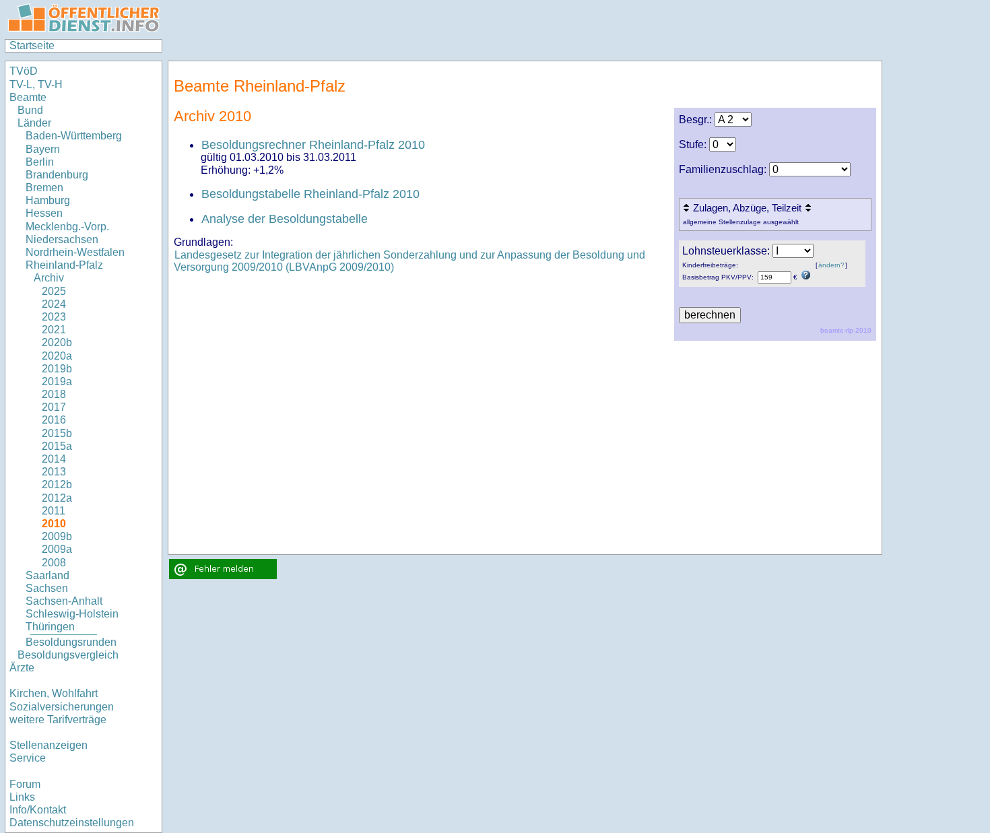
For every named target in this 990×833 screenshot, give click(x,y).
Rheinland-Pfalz (64, 265)
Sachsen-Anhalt (64, 601)
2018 (54, 394)
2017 (54, 407)
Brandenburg (57, 174)
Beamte (27, 97)
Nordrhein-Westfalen (75, 252)
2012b (57, 484)
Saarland (47, 575)
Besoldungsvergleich (68, 655)
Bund (30, 110)
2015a (57, 446)
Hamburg (48, 200)
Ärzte (21, 667)
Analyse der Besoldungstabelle (284, 219)
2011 (53, 511)
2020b (57, 342)
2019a (57, 381)
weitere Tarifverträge (57, 719)
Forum (24, 784)
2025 (54, 291)
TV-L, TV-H (36, 84)
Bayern (43, 149)
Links (22, 797)
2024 (54, 304)
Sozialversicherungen (61, 706)
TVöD (23, 71)
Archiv (49, 278)
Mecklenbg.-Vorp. (67, 226)
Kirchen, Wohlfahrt (53, 693)
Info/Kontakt (37, 809)
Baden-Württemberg (74, 135)
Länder (34, 123)
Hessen (44, 213)
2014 (54, 459)
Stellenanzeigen (48, 745)
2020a (57, 356)
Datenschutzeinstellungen (71, 822)
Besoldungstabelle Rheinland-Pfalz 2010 (310, 194)
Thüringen (50, 626)
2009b (57, 536)
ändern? (831, 265)
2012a (57, 498)
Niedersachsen (62, 239)
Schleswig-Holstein (72, 614)
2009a (57, 549)
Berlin (40, 162)
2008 (54, 562)
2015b (57, 433)
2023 (54, 317)
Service (27, 758)
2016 (54, 420)
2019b (57, 368)
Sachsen (47, 588)
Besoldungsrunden (71, 642)
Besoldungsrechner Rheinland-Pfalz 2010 (313, 145)
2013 (54, 471)
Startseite (32, 45)
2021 (54, 329)
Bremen (44, 187)
